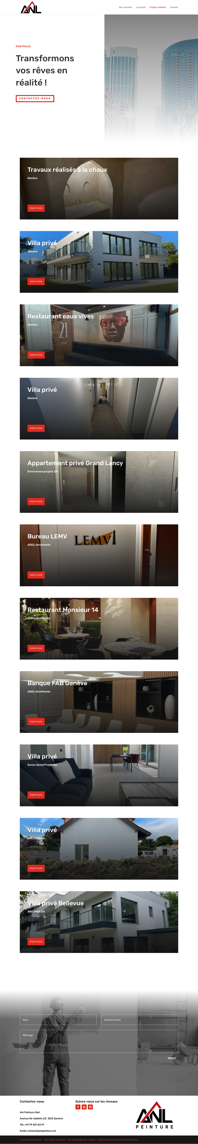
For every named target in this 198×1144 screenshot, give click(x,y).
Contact (174, 7)
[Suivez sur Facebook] (77, 1106)
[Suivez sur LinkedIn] (84, 1106)
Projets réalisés (158, 7)
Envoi (172, 1058)
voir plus (36, 208)
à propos (141, 7)
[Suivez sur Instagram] (90, 1106)
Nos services (125, 7)
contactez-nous (35, 98)
